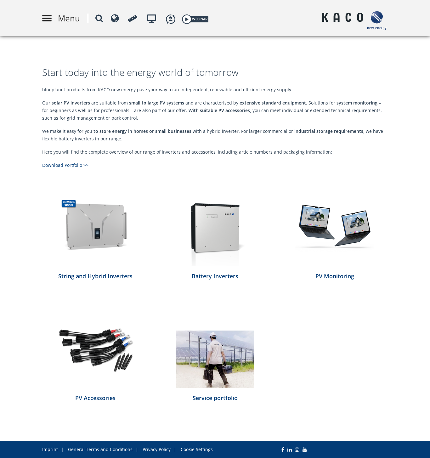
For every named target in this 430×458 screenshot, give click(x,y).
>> (85, 165)
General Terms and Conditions (100, 449)
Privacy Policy (157, 449)
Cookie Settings (197, 449)
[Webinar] (195, 18)
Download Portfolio (62, 165)
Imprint (50, 449)
